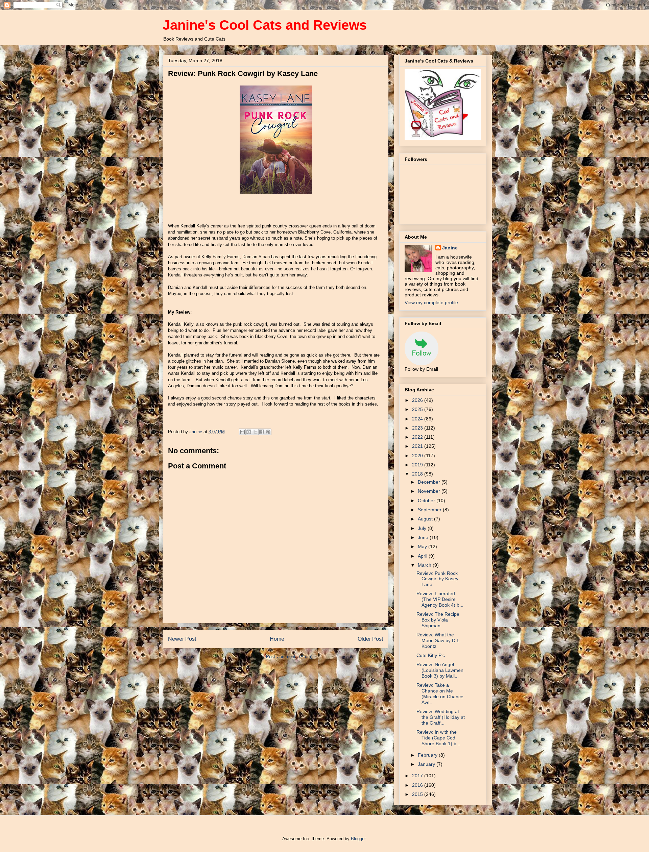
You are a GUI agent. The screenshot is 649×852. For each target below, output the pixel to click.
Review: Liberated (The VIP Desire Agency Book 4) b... (439, 599)
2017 (418, 775)
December (429, 482)
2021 (418, 446)
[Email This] (242, 432)
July (423, 528)
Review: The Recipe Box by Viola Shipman (437, 619)
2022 (418, 437)
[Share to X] (255, 432)
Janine (450, 247)
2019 (418, 464)
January (427, 764)
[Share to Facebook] (261, 432)
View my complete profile (431, 302)
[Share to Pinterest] (268, 432)
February (428, 755)
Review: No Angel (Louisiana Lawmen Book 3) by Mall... (439, 670)
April (423, 556)
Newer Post (182, 639)
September (430, 509)
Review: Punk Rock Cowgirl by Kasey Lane (437, 578)
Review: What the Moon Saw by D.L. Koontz (438, 640)
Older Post (370, 639)
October (427, 500)
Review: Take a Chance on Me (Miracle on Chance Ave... (439, 693)
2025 (418, 409)
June (424, 537)
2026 (418, 400)
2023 (418, 428)
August (426, 518)
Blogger (358, 838)
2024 (418, 418)
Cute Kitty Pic (430, 655)
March (425, 565)
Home (277, 639)
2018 (418, 474)
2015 (418, 794)
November (429, 491)
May (423, 546)
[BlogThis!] (248, 432)
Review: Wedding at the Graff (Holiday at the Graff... (440, 717)
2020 (418, 455)
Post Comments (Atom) (289, 656)
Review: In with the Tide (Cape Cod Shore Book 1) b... (438, 737)
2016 (418, 785)
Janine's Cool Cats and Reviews (265, 25)
